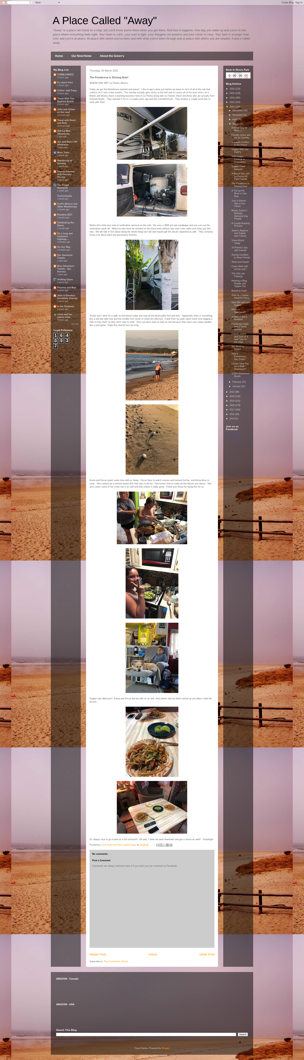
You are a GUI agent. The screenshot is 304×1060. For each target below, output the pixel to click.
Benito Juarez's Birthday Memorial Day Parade (240, 214)
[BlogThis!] (161, 845)
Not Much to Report (238, 348)
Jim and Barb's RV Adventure (67, 143)
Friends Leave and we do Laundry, (241, 136)
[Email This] (157, 845)
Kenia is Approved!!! (239, 311)
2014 (232, 418)
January (236, 386)
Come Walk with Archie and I (240, 267)
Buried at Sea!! (239, 290)
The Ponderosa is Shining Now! (240, 185)
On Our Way (63, 247)
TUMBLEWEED (65, 74)
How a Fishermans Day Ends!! (239, 356)
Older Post (207, 954)
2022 (232, 106)
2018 (232, 405)
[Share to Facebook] (167, 845)
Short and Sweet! (240, 262)
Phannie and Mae (66, 287)
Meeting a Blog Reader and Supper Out (239, 283)
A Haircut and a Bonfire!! (239, 318)
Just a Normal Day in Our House (239, 203)
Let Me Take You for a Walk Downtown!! (240, 366)
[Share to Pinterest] (171, 845)
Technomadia (64, 196)
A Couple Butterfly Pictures (241, 224)
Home (59, 55)
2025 (232, 93)
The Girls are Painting (238, 275)
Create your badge (234, 438)
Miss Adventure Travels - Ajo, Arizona (65, 269)
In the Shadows (65, 306)
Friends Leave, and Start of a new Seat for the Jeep (240, 337)
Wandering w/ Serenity (64, 162)
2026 (232, 88)
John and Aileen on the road (66, 110)
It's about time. (65, 82)
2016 (232, 414)
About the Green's (112, 55)
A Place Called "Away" (105, 20)
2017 (232, 409)
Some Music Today (238, 241)
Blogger (165, 1048)
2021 (232, 392)
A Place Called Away (234, 433)
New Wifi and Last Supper (241, 303)
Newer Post (98, 954)
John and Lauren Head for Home (240, 296)
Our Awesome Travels (64, 256)
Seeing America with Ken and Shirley (65, 174)
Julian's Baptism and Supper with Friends (240, 233)
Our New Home (81, 55)
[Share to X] (164, 845)
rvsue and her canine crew (64, 315)
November (237, 115)
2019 (232, 401)
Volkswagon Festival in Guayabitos (239, 159)
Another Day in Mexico (239, 129)
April (235, 119)
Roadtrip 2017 (64, 214)
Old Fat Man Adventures (63, 132)
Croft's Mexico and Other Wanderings (67, 205)
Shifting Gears (65, 279)
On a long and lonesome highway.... (65, 236)
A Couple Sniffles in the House (240, 143)
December (237, 110)
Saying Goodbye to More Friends (241, 256)
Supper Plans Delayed (238, 168)
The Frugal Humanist (63, 186)
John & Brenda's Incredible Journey (67, 297)
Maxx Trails (63, 152)
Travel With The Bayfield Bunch (65, 100)
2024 (232, 97)
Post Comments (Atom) (116, 961)
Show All (74, 324)
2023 (232, 102)
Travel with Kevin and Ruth (66, 121)
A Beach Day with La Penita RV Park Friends (241, 176)
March (235, 124)
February (237, 382)
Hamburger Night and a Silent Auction (240, 327)
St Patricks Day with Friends (240, 249)
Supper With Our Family (240, 150)
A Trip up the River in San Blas (239, 193)
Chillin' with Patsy (67, 90)
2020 (232, 396)
